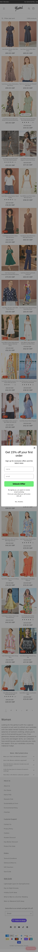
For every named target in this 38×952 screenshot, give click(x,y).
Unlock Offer (19, 484)
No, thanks (19, 502)
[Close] (34, 448)
